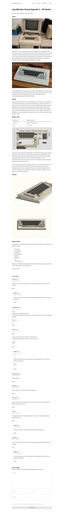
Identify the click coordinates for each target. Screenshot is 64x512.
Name (13, 491)
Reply (13, 288)
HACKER (39, 3)
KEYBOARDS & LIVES (16, 3)
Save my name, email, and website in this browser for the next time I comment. (27, 504)
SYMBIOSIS (44, 3)
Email (34, 491)
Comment (14, 472)
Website (13, 496)
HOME (33, 3)
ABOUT (50, 3)
